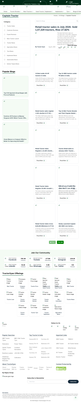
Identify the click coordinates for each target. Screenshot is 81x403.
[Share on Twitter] (69, 47)
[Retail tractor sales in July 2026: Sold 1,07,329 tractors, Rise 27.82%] (45, 38)
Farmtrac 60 (45, 339)
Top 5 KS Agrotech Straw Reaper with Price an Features (15, 94)
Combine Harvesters (17, 348)
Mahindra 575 (45, 343)
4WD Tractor (60, 339)
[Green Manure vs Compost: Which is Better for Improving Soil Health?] (15, 130)
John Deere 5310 (46, 348)
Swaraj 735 (32, 357)
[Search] (77, 21)
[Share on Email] (76, 47)
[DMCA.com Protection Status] (61, 368)
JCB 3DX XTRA (18, 353)
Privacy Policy (41, 368)
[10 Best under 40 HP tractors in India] (44, 62)
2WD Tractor (60, 343)
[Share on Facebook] (62, 47)
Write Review (72, 348)
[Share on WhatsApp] (72, 47)
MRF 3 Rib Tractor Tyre (19, 339)
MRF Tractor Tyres (6, 339)
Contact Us (30, 368)
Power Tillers (18, 344)
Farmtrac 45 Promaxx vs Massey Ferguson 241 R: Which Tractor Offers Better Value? (15, 117)
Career (36, 368)
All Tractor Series (73, 343)
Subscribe (73, 381)
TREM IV (70, 339)
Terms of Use (49, 368)
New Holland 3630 (33, 348)
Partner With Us (14, 368)
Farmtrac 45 (33, 353)
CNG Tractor (60, 348)
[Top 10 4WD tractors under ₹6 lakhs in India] (68, 62)
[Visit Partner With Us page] (59, 2)
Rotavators (5, 344)
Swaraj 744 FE (33, 343)
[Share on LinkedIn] (65, 47)
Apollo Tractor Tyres (6, 348)
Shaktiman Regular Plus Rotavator (6, 358)
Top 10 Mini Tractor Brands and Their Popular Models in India (68, 113)
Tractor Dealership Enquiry (71, 353)
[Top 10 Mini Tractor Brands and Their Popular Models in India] (68, 100)
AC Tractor (59, 352)
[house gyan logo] (10, 383)
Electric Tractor (60, 357)
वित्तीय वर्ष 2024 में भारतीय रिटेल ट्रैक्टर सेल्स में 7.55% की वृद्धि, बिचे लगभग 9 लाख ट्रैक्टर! (67, 188)
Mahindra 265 (45, 357)
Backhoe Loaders (7, 353)
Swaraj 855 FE (33, 339)
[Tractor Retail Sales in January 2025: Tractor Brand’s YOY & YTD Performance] (68, 137)
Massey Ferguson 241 (45, 352)
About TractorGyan (6, 368)
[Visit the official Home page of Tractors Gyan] (16, 324)
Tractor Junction (22, 368)
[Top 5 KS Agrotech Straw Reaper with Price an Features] (15, 84)
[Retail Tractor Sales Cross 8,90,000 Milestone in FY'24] (44, 212)
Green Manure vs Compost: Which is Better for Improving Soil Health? (15, 140)
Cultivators (17, 357)
